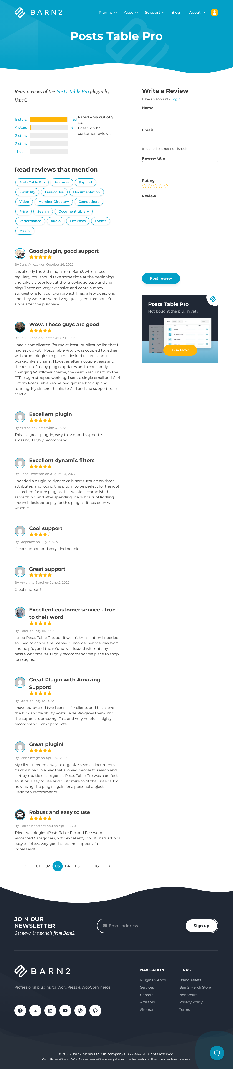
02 (47, 866)
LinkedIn (50, 1010)
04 (67, 866)
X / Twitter (35, 1010)
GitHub (95, 1010)
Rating (148, 180)
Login (175, 99)
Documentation (86, 192)
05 (77, 866)
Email (147, 130)
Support (152, 12)
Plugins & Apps (153, 980)
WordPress (80, 1010)
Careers (146, 995)
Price (23, 211)
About (195, 12)
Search (43, 211)
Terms (184, 1009)
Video (24, 202)
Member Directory (53, 202)
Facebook (20, 1010)
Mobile (24, 231)
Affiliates (147, 1002)
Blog (176, 12)
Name (147, 108)
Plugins (106, 12)
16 (97, 866)
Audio (56, 221)
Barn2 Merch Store (195, 987)
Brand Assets (190, 980)
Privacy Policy (191, 1002)
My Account (214, 12)
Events (100, 221)
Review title (153, 158)
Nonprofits (188, 995)
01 (38, 866)
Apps (129, 12)
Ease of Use (54, 192)
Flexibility (27, 192)
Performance (30, 221)
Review (149, 196)
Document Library (73, 211)
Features (61, 182)
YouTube (65, 1010)
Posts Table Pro (72, 91)
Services (147, 987)
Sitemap (147, 1009)
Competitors (89, 202)
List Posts (78, 221)
